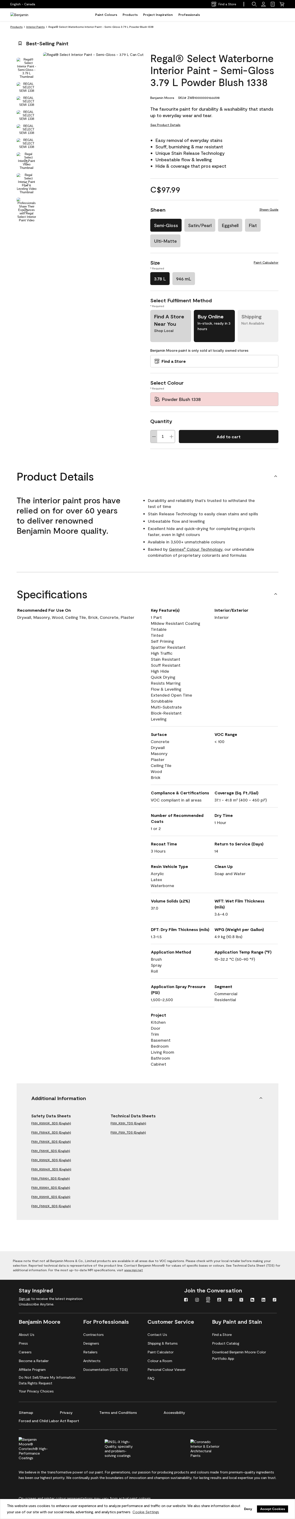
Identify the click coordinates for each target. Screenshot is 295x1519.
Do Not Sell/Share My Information (47, 1377)
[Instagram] (197, 1300)
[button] (254, 4)
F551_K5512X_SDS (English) (51, 1160)
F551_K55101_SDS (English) (50, 1188)
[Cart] (282, 4)
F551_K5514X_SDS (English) (51, 1169)
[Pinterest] (230, 1300)
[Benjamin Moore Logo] (24, 14)
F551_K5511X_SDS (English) (50, 1197)
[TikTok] (274, 1300)
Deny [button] (248, 1509)
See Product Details (165, 125)
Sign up (24, 1298)
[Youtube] (219, 1300)
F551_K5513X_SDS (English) (51, 1123)
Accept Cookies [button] (272, 1509)
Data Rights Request (35, 1383)
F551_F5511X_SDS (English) (50, 1151)
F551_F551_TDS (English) (128, 1132)
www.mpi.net (133, 1270)
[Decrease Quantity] (154, 436)
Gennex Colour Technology (195, 549)
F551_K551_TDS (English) (128, 1123)
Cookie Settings (146, 1512)
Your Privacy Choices (36, 1391)
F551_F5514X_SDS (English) (51, 1132)
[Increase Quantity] (171, 436)
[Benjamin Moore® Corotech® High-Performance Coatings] (41, 1448)
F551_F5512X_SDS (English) (51, 1206)
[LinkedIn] (263, 1300)
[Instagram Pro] (208, 1300)
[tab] (26, 68)
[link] (272, 4)
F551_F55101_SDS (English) (50, 1178)
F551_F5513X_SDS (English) (51, 1142)
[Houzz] (252, 1300)
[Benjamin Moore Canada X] (241, 1300)
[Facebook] (186, 1300)
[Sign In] (263, 4)
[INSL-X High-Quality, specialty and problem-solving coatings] (127, 1448)
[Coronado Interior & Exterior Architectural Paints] (212, 1448)
